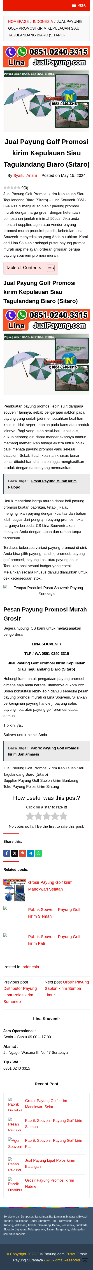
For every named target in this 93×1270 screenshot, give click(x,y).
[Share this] (6, 853)
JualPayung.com (51, 1254)
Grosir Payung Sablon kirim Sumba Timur (67, 989)
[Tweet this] (14, 853)
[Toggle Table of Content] (48, 268)
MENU (82, 5)
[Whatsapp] (38, 853)
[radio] (30, 817)
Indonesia (30, 967)
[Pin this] (22, 853)
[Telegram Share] (30, 853)
